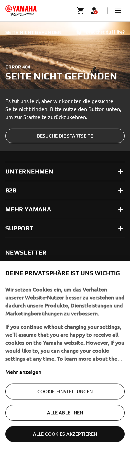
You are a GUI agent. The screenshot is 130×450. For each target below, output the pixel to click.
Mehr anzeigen (23, 371)
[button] (118, 10)
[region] (65, 355)
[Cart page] (81, 11)
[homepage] (21, 11)
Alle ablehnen (65, 412)
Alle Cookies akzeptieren (65, 434)
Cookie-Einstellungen (65, 391)
